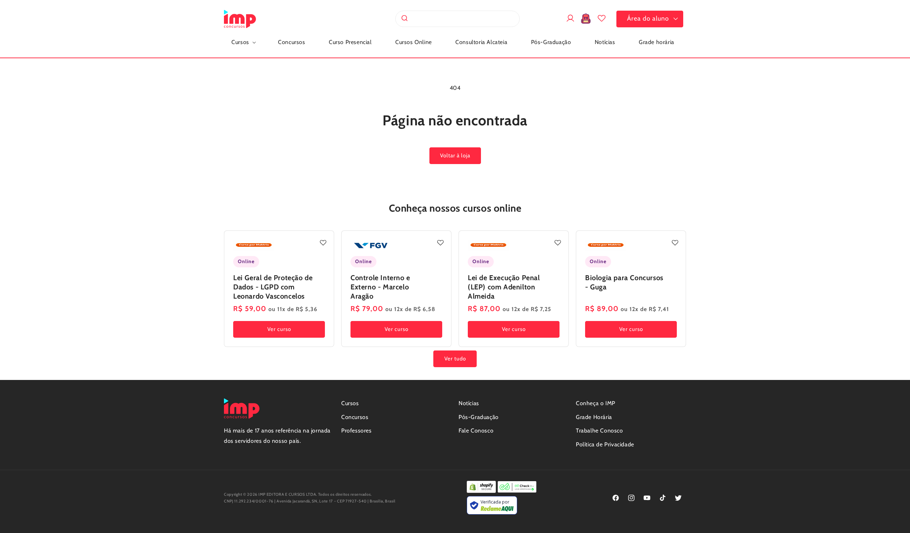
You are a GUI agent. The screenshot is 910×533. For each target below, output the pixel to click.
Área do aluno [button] (648, 18)
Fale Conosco (476, 430)
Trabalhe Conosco (599, 430)
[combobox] (457, 19)
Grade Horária (594, 417)
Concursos (354, 417)
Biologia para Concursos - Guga (624, 282)
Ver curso (279, 329)
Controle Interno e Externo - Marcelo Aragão (380, 286)
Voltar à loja (455, 155)
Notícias (469, 403)
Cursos (350, 403)
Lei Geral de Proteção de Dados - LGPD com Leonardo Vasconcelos (272, 286)
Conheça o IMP (595, 403)
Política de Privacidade (605, 444)
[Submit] (404, 19)
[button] (243, 42)
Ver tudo (455, 358)
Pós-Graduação (479, 417)
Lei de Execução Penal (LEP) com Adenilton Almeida (504, 286)
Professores (356, 430)
